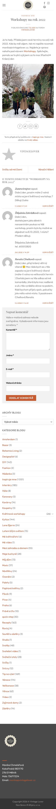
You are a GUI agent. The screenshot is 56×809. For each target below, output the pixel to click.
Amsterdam (8, 439)
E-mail (10, 369)
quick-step (7, 616)
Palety (5, 582)
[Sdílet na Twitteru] (25, 126)
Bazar (5, 445)
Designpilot (8, 456)
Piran (5, 599)
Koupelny (7, 507)
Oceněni (6, 576)
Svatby (6, 645)
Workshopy (30, 51)
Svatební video (10, 651)
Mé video (7, 542)
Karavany (7, 496)
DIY (4, 462)
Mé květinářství (10, 536)
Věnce (5, 691)
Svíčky (5, 662)
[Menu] (4, 5)
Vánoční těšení (46, 169)
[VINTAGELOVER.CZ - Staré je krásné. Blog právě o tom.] (28, 5)
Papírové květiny (11, 588)
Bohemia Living (10, 450)
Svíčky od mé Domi (12, 169)
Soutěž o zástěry (11, 633)
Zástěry (6, 708)
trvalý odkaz (32, 140)
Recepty (6, 622)
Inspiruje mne (28, 16)
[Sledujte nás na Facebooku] (44, 3)
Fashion (6, 467)
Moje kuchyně (9, 553)
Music (5, 565)
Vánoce (6, 679)
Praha (5, 605)
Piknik (5, 593)
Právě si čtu (8, 611)
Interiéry (7, 485)
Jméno (10, 355)
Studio (5, 639)
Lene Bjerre (8, 525)
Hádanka (7, 473)
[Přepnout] (52, 514)
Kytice (5, 519)
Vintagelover (28, 30)
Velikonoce (8, 685)
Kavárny (6, 502)
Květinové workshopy (13, 513)
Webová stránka (13, 383)
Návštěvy (7, 571)
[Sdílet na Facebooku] (19, 126)
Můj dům (6, 559)
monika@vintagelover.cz (22, 780)
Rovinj (5, 628)
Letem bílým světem (13, 530)
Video (5, 697)
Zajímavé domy (10, 702)
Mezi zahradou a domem (15, 548)
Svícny (5, 668)
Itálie (5, 490)
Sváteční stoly (9, 656)
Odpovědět (48, 206)
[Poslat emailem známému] (30, 126)
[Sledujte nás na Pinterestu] (44, 7)
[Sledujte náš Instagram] (48, 3)
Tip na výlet (8, 674)
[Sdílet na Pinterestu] (36, 126)
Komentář (11, 329)
